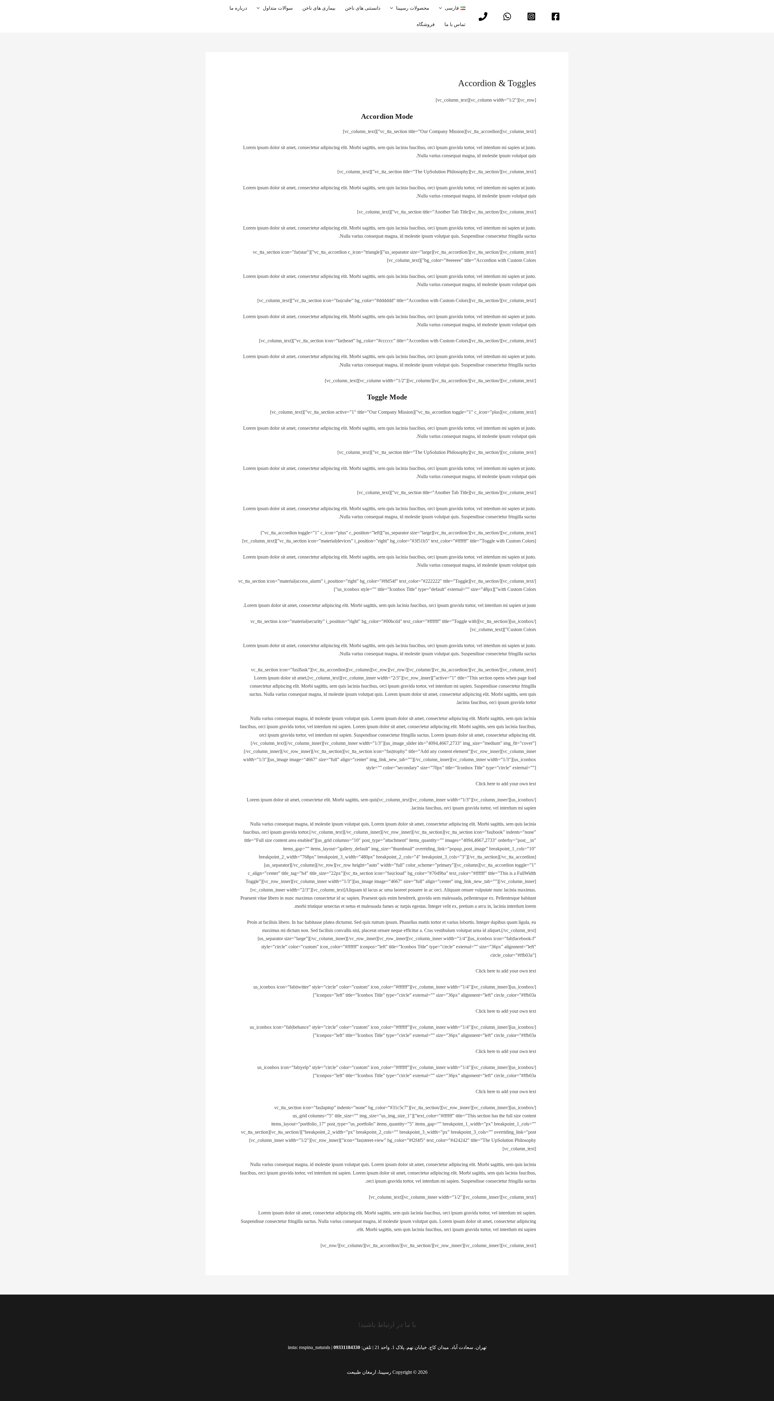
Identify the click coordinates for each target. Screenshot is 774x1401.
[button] (442, 8)
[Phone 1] (483, 16)
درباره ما (238, 8)
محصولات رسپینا (412, 8)
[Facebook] (555, 16)
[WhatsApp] (507, 16)
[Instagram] (531, 16)
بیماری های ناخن (318, 8)
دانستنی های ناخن (362, 8)
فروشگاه (426, 24)
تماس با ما (454, 24)
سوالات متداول (278, 8)
